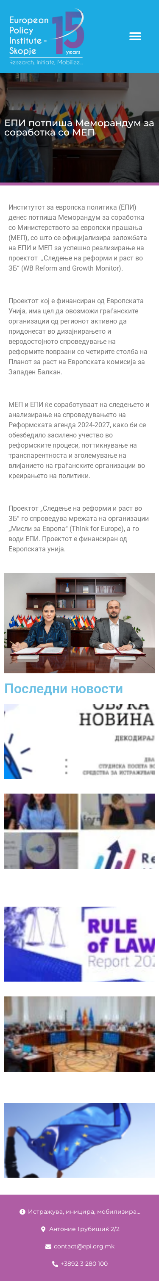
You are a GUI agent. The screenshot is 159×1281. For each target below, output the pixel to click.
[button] (135, 36)
